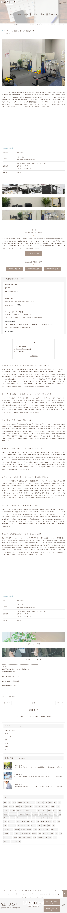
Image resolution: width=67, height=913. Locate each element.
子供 (46, 802)
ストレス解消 (29, 806)
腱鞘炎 (5, 814)
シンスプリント (13, 814)
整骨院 (35, 829)
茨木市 (44, 825)
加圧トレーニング (21, 821)
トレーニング (5, 696)
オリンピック (46, 833)
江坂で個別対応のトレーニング (10, 676)
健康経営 (29, 829)
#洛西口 (43, 716)
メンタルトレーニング (29, 802)
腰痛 (24, 837)
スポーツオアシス (8, 829)
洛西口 (47, 806)
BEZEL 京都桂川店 (21, 346)
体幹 (9, 802)
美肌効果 (56, 818)
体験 (50, 837)
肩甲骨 (55, 810)
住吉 (40, 833)
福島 (28, 821)
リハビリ (6, 810)
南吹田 (52, 806)
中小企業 (17, 829)
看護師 (17, 806)
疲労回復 (12, 810)
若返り (50, 814)
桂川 (54, 821)
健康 (10, 696)
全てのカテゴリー (10, 730)
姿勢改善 (34, 833)
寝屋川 (47, 829)
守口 (28, 825)
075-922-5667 (21, 153)
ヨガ (11, 833)
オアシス (33, 825)
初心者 (15, 837)
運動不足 (29, 837)
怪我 (41, 814)
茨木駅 (39, 825)
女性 (20, 837)
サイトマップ (41, 897)
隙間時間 (11, 806)
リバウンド (40, 837)
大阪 (53, 825)
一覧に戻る (33, 703)
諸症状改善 (35, 814)
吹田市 (42, 821)
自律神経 (20, 802)
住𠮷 (60, 802)
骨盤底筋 (28, 814)
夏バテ (44, 818)
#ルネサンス (36, 716)
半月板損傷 (21, 814)
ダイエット (8, 743)
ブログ (6, 749)
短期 (46, 837)
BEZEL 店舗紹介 (20, 351)
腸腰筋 (49, 810)
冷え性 (14, 802)
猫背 (60, 810)
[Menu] (64, 3)
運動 (55, 814)
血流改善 (50, 818)
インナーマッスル (26, 833)
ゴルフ (58, 806)
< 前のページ (6, 703)
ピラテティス (40, 802)
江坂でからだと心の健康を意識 (10, 681)
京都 (59, 821)
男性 (49, 825)
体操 (5, 825)
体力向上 (6, 818)
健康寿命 (39, 818)
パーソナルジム (8, 837)
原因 (33, 818)
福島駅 (33, 821)
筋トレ (13, 696)
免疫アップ (19, 810)
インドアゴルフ (21, 825)
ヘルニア (44, 810)
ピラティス (8, 737)
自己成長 (6, 833)
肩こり (22, 806)
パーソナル (19, 818)
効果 (52, 833)
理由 (25, 818)
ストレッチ (6, 841)
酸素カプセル (54, 829)
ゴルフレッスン (12, 825)
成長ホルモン (11, 821)
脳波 (55, 802)
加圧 (60, 814)
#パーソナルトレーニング (24, 716)
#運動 (49, 716)
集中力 (50, 802)
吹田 (43, 806)
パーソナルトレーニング (30, 810)
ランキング (41, 829)
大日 (5, 821)
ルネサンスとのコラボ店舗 (23, 349)
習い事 (5, 806)
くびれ (55, 837)
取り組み (23, 829)
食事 (38, 821)
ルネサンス (37, 806)
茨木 (39, 810)
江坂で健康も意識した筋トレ (10, 686)
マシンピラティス (16, 841)
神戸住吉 (12, 818)
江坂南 (45, 814)
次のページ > (60, 703)
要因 (29, 818)
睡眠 (5, 802)
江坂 (61, 833)
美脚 (35, 837)
